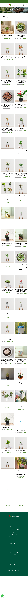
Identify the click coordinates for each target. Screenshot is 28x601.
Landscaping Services (14, 556)
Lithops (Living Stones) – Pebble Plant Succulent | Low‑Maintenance (7, 360)
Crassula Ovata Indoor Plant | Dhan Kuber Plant (7, 57)
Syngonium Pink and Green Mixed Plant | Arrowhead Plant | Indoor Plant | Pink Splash (7, 337)
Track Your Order (14, 543)
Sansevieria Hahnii (20, 450)
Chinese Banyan (7, 427)
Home (8, 9)
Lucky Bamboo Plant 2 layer (7, 36)
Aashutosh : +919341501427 (14, 568)
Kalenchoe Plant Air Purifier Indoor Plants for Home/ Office (21, 313)
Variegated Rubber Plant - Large (21, 196)
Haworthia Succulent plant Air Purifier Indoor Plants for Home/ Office (20, 222)
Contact (14, 541)
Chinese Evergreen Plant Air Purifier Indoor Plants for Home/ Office (21, 174)
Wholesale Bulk (14, 552)
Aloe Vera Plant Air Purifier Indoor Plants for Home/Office (7, 81)
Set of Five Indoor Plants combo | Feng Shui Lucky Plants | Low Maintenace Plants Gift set (7, 497)
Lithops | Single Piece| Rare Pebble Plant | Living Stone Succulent (7, 105)
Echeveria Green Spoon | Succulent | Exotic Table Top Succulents (21, 152)
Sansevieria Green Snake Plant (7, 174)
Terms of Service (14, 534)
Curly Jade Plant (21, 128)
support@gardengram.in (14, 570)
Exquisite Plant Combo (7, 404)
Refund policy (14, 539)
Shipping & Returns (14, 536)
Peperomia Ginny (21, 430)
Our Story (14, 554)
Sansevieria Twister (7, 470)
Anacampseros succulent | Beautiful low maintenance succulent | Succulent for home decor (21, 267)
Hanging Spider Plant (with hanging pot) (21, 382)
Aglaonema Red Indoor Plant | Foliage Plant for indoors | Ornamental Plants (20, 58)
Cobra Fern (7, 264)
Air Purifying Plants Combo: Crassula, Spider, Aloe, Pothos (21, 81)
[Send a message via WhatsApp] (3, 596)
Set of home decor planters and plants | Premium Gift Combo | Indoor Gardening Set (20, 500)
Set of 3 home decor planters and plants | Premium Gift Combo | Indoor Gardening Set (20, 472)
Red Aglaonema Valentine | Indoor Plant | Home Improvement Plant (21, 290)
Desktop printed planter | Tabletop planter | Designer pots (21, 360)
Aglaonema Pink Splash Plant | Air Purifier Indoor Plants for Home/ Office (7, 129)
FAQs (14, 532)
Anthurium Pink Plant (7, 243)
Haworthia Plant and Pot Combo (21, 244)
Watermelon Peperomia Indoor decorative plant (7, 290)
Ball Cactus (7, 382)
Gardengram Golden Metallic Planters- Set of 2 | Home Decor (7, 222)
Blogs (14, 550)
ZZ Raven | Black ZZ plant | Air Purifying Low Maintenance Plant (7, 313)
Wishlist (14, 561)
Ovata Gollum (7, 450)
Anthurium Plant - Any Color (20, 105)
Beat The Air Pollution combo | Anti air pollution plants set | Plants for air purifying (7, 197)
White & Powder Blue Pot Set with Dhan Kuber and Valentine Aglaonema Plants (21, 405)
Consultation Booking (14, 559)
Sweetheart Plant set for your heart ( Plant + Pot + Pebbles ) (21, 337)
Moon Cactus (7, 150)
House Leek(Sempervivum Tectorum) (21, 36)
